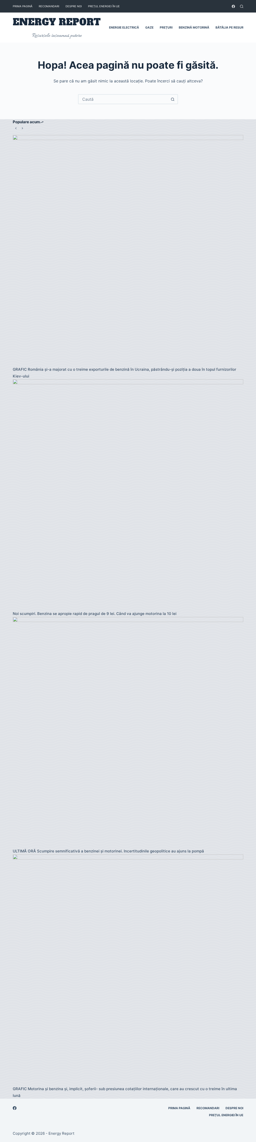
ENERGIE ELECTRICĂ (124, 27)
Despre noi (74, 6)
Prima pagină (22, 6)
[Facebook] (233, 6)
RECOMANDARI (49, 6)
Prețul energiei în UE (104, 6)
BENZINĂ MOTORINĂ (194, 27)
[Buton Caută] (173, 99)
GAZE (149, 27)
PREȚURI (166, 27)
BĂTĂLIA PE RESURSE (231, 27)
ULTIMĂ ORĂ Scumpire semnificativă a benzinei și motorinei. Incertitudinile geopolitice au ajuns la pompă (108, 851)
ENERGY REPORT (57, 22)
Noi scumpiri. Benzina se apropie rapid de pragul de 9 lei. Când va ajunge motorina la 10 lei (94, 613)
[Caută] (241, 6)
